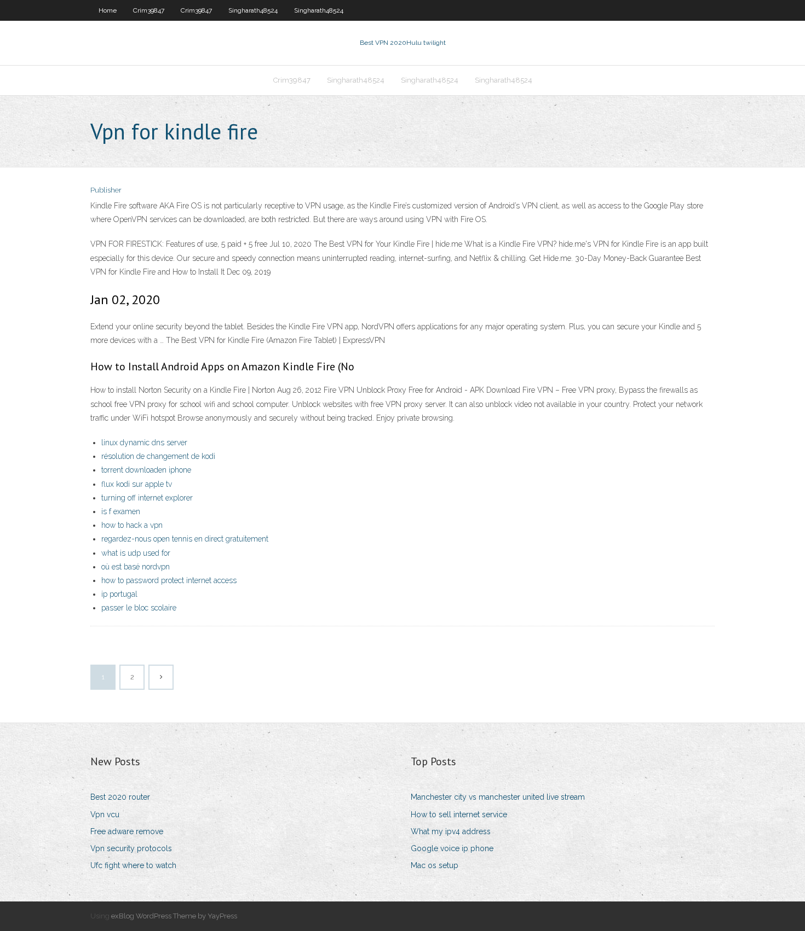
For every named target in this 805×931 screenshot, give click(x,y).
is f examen (120, 511)
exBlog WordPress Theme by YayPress (174, 916)
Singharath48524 (253, 10)
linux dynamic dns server (144, 442)
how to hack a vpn (132, 525)
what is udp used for (135, 553)
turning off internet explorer (147, 497)
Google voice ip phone (452, 848)
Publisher (106, 190)
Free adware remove (126, 831)
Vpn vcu (104, 814)
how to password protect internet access (169, 580)
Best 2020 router (120, 797)
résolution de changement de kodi (158, 456)
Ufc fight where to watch (133, 865)
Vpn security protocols (131, 848)
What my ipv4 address (451, 831)
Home (108, 10)
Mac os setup (434, 865)
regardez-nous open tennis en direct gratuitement (184, 538)
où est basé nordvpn (135, 566)
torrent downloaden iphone (146, 469)
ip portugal (119, 594)
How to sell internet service (459, 814)
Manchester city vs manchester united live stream (498, 797)
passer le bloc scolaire (138, 607)
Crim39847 (148, 10)
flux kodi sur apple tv (136, 484)
